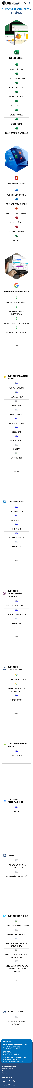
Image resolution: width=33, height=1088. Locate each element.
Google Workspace (16, 679)
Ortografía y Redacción (16, 876)
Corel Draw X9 (16, 537)
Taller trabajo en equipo (16, 925)
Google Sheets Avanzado (16, 323)
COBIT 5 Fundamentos (16, 606)
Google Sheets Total (16, 332)
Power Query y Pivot (16, 423)
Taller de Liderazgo (16, 934)
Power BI (16, 405)
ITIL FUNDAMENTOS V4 (16, 614)
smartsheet (16, 458)
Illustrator (16, 520)
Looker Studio (16, 441)
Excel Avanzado (16, 87)
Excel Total (16, 124)
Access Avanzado (16, 231)
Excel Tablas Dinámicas (16, 133)
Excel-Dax (16, 432)
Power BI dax (16, 414)
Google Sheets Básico (16, 302)
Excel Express (16, 105)
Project (16, 240)
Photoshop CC (16, 511)
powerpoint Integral (16, 213)
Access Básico (16, 222)
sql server (17, 449)
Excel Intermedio (16, 78)
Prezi (16, 811)
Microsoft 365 (16, 700)
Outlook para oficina (16, 204)
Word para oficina (16, 195)
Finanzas (16, 623)
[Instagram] (14, 1081)
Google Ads (16, 756)
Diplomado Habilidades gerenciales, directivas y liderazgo (16, 969)
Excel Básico (16, 69)
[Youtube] (4, 1081)
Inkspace (16, 546)
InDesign (16, 529)
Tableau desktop (16, 388)
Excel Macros (16, 115)
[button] (29, 3)
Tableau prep (16, 397)
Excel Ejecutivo (16, 96)
